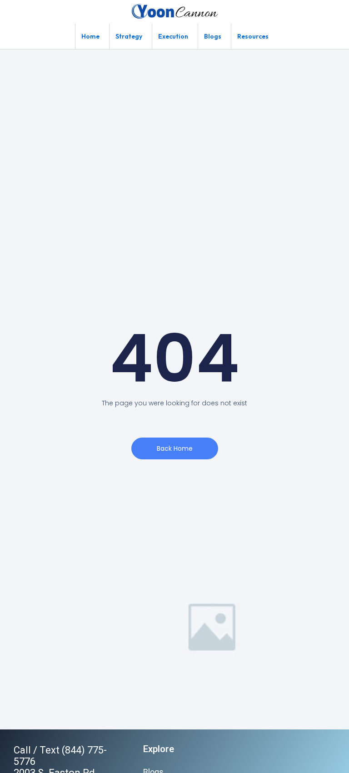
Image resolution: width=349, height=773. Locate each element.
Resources (253, 36)
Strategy (128, 36)
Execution (173, 36)
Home (90, 36)
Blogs (212, 36)
